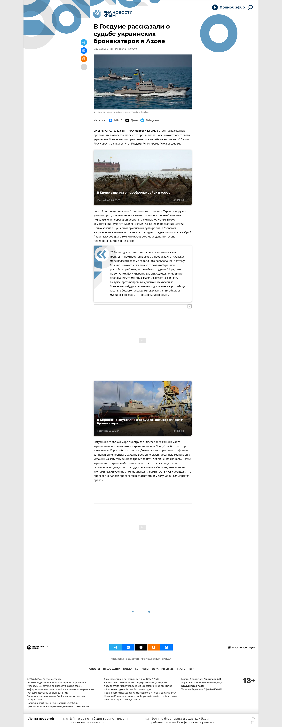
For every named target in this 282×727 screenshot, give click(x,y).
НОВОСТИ (93, 669)
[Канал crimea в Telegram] (115, 647)
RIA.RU (181, 669)
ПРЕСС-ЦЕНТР (111, 669)
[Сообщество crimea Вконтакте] (128, 647)
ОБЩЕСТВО (132, 659)
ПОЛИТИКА (117, 659)
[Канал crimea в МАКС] (166, 647)
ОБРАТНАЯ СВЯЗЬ (163, 669)
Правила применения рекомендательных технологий (58, 707)
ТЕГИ (191, 669)
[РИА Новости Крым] (112, 14)
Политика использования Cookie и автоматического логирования (57, 698)
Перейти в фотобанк (140, 112)
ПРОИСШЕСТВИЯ (150, 659)
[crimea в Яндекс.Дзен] (141, 647)
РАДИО (127, 669)
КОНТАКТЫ (142, 669)
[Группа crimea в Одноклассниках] (154, 647)
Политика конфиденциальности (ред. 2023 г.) (52, 703)
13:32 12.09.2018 (101, 49)
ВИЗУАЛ (166, 659)
